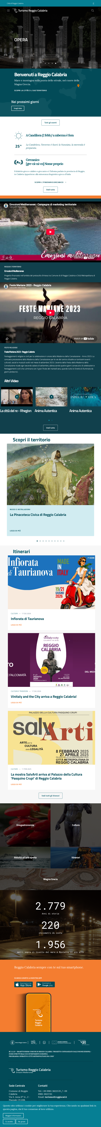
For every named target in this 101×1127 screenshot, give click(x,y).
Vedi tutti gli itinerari (50, 795)
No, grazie (21, 1121)
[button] (45, 63)
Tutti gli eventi (50, 122)
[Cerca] (92, 10)
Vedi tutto (50, 427)
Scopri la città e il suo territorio (30, 90)
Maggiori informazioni (13, 1115)
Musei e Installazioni (20, 509)
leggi (17, 47)
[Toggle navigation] (8, 10)
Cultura (14, 613)
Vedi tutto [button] (50, 189)
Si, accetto (9, 1121)
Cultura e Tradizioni (19, 691)
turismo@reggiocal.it (56, 1097)
